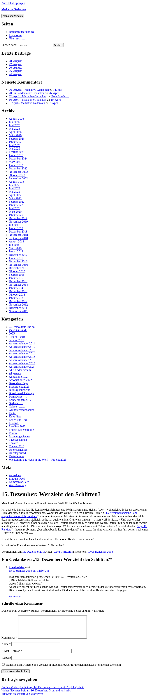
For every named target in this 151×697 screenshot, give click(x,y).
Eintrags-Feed (17, 478)
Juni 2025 (14, 145)
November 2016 (18, 264)
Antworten (15, 596)
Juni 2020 (14, 208)
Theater (13, 443)
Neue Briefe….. (60, 96)
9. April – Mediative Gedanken (27, 103)
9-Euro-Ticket (17, 336)
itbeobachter (16, 567)
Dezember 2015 (18, 268)
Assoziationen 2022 (20, 380)
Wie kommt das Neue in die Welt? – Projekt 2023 (37, 459)
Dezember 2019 (18, 218)
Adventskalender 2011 (22, 343)
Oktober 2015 (17, 271)
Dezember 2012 (18, 301)
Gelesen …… (17, 406)
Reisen (13, 433)
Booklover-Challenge (21, 393)
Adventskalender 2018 (22, 363)
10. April (56, 99)
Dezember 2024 (18, 158)
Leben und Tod (18, 419)
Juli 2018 (14, 244)
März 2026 (15, 135)
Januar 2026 (16, 141)
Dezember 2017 (18, 254)
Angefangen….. (18, 376)
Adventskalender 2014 (22, 353)
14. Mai (57, 89)
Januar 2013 (16, 297)
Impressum (15, 35)
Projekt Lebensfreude (21, 429)
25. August (15, 70)
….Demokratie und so (22, 326)
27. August (15, 64)
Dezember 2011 (18, 307)
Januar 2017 (16, 258)
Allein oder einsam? (20, 370)
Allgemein (15, 373)
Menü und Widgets (13, 16)
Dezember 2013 (18, 291)
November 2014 (18, 284)
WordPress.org (17, 485)
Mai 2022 (14, 191)
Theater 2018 (16, 446)
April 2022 (15, 195)
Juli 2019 (14, 224)
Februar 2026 (16, 138)
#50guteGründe (18, 330)
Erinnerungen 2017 (20, 399)
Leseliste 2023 (17, 426)
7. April (53, 103)
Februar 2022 (16, 201)
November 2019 (18, 221)
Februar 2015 (16, 274)
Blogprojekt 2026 (19, 386)
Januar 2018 (16, 251)
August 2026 (16, 118)
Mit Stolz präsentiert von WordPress (22, 693)
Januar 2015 (16, 278)
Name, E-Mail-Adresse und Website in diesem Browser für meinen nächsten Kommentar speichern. (64, 664)
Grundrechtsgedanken (21, 409)
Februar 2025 (16, 151)
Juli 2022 (14, 185)
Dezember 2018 (18, 231)
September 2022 (18, 178)
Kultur (12, 413)
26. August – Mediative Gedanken (29, 89)
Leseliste (14, 423)
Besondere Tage (18, 383)
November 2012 (18, 304)
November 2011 (18, 311)
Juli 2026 (14, 122)
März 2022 (15, 198)
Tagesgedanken (18, 439)
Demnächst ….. (18, 396)
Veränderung (16, 456)
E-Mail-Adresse (11, 650)
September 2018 (18, 238)
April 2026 (15, 131)
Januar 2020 (16, 214)
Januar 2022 (16, 205)
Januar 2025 (16, 155)
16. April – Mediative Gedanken (27, 99)
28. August (15, 61)
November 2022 (18, 171)
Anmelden (15, 475)
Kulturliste (15, 416)
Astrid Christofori (63, 551)
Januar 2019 (16, 228)
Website (6, 657)
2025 (12, 333)
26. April (54, 93)
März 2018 (15, 248)
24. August (15, 74)
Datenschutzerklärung (21, 31)
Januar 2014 (16, 287)
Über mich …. (17, 38)
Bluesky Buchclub (19, 389)
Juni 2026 (14, 125)
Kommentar (9, 637)
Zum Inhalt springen (13, 3)
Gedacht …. (16, 403)
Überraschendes (18, 449)
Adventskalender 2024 (22, 366)
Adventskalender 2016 (22, 360)
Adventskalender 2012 (22, 346)
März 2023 (15, 161)
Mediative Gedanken (13, 9)
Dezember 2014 (18, 281)
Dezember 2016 (18, 261)
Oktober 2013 (17, 294)
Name (6, 644)
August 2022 (16, 181)
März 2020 (15, 211)
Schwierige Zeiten (19, 436)
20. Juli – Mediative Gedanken (27, 93)
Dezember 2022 (18, 168)
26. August (15, 67)
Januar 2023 (16, 165)
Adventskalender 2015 (22, 356)
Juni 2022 (14, 188)
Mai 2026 (14, 128)
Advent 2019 (16, 340)
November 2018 (18, 234)
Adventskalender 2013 (22, 350)
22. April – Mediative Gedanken (27, 96)
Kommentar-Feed (19, 481)
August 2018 (16, 241)
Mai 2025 (14, 148)
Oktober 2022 (17, 175)
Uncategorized (17, 453)
